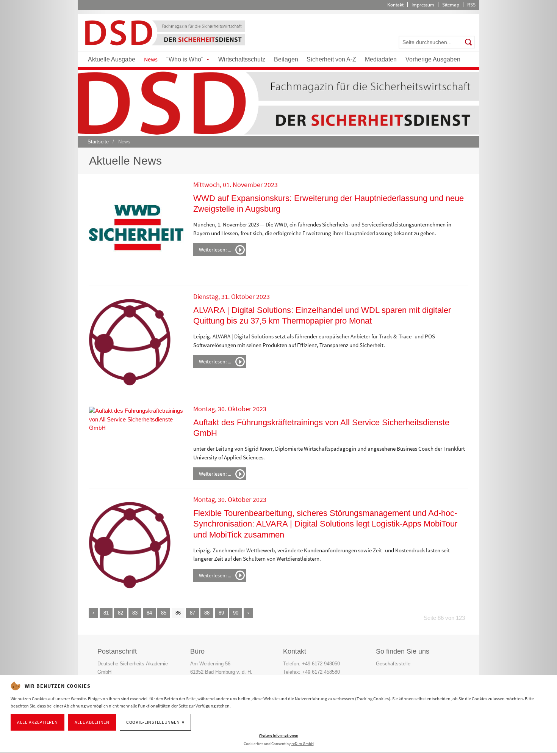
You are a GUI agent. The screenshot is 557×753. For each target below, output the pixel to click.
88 (207, 613)
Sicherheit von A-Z (331, 59)
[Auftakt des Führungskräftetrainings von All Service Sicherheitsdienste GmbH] (136, 419)
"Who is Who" (184, 59)
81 (106, 613)
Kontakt (395, 5)
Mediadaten (381, 59)
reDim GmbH (302, 743)
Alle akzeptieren (37, 722)
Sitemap (450, 5)
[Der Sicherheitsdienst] (165, 32)
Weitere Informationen (278, 735)
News (151, 59)
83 (135, 613)
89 (221, 613)
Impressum (422, 5)
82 (120, 613)
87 (192, 613)
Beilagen (286, 59)
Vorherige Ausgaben (432, 59)
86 (178, 613)
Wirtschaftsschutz (241, 59)
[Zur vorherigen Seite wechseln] (93, 613)
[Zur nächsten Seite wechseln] (248, 613)
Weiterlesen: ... (215, 249)
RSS (471, 5)
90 (235, 613)
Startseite (98, 142)
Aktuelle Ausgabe (111, 59)
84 (149, 613)
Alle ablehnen (92, 722)
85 (163, 613)
